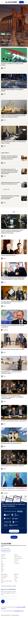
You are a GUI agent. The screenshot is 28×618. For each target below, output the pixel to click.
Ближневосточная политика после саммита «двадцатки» (12, 326)
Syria (2, 571)
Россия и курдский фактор (8, 255)
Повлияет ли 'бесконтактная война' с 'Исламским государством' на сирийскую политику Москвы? (12, 397)
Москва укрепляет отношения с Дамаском (12, 466)
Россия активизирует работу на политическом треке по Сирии (13, 142)
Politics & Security (17, 556)
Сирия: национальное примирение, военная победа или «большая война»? (13, 116)
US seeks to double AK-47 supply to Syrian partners (12, 64)
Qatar (2, 568)
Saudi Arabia (3, 558)
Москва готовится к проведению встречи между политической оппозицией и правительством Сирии (12, 231)
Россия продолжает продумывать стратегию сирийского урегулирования (10, 197)
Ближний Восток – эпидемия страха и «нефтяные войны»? (11, 372)
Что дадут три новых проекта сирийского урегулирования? (12, 302)
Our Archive (16, 563)
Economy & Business (18, 558)
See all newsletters (14, 531)
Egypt (2, 566)
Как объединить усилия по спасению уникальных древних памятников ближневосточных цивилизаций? (9, 171)
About (15, 576)
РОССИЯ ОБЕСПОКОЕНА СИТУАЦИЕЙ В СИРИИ (12, 90)
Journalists (16, 577)
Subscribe (21, 2)
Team (15, 579)
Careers (15, 581)
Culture (15, 561)
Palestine (2, 565)
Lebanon (2, 570)
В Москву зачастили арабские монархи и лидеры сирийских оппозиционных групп (9, 157)
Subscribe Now (5, 550)
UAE (2, 561)
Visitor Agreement (4, 576)
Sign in (25, 2)
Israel (2, 563)
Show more (14, 537)
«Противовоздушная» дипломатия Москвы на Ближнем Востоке (10, 183)
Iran (1, 560)
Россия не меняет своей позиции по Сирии (12, 349)
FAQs (2, 579)
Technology (16, 560)
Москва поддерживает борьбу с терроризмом (14, 421)
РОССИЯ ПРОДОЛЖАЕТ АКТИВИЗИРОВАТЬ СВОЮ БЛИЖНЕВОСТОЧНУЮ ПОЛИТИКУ (13, 278)
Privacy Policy (3, 577)
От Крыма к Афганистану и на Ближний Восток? (14, 488)
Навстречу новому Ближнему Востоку (11, 443)
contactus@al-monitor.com (19, 611)
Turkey (2, 556)
